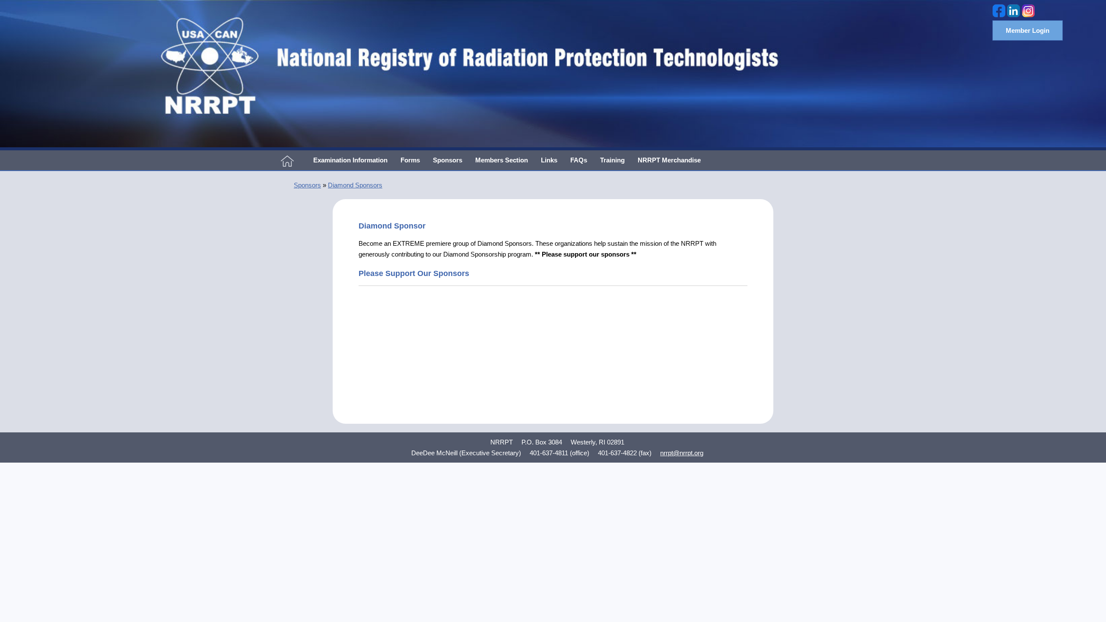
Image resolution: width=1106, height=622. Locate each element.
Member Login (1027, 30)
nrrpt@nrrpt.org (681, 453)
